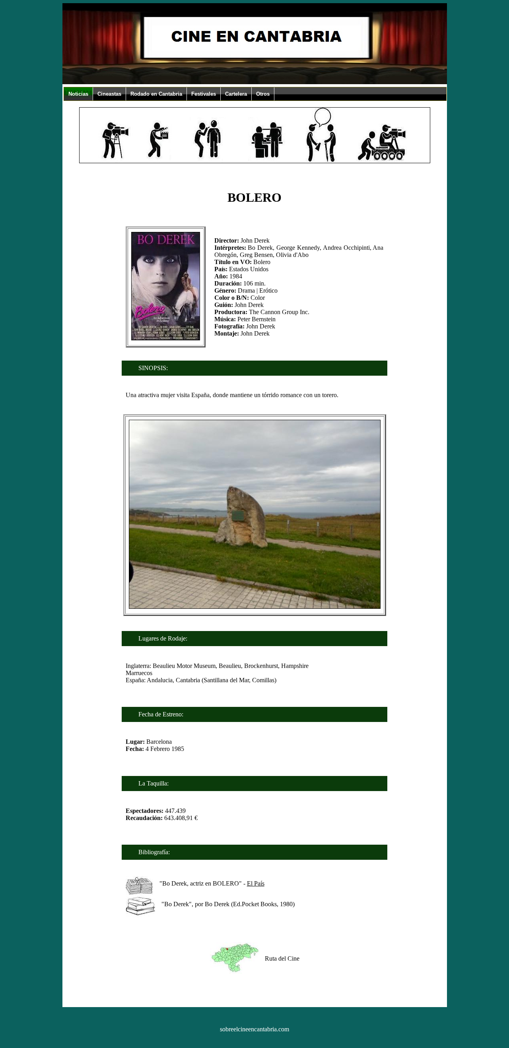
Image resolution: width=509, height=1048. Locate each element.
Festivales (203, 94)
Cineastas (109, 94)
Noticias (78, 94)
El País (255, 883)
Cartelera (236, 94)
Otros (263, 94)
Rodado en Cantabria (156, 94)
